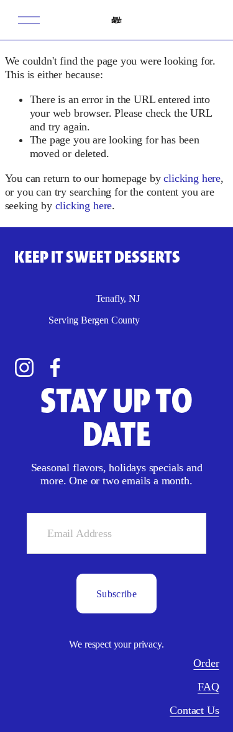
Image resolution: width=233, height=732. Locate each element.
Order (206, 663)
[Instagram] (24, 367)
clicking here (192, 178)
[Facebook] (55, 367)
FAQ (208, 686)
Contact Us (194, 710)
